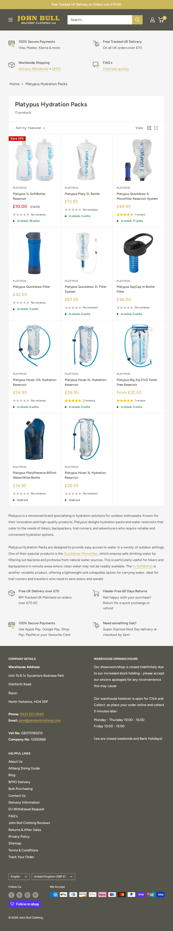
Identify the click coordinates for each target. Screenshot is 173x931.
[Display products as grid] (149, 128)
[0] (161, 19)
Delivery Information (24, 802)
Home (14, 84)
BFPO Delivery (19, 782)
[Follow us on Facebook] (11, 895)
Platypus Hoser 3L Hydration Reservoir (85, 475)
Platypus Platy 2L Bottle (82, 194)
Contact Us (17, 796)
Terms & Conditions (23, 850)
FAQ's (13, 816)
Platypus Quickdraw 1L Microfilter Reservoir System (137, 196)
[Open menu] (10, 19)
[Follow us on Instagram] (27, 895)
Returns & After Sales (24, 830)
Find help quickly (116, 69)
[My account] (152, 19)
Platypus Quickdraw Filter (31, 287)
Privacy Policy (19, 837)
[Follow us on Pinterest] (35, 895)
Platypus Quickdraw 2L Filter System (85, 289)
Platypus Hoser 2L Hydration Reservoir (85, 382)
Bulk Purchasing (20, 789)
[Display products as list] (156, 128)
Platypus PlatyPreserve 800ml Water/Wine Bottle (34, 475)
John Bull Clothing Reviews (29, 823)
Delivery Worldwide (33, 69)
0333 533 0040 (32, 714)
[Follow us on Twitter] (19, 895)
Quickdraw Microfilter (81, 554)
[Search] (137, 19)
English (15, 876)
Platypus (19, 187)
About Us (15, 762)
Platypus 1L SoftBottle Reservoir (29, 196)
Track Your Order (21, 857)
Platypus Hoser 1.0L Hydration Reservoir (34, 382)
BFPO (56, 69)
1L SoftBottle (143, 566)
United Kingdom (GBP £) (50, 876)
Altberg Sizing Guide (24, 768)
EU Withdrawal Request (26, 809)
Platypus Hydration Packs (46, 84)
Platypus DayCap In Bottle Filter (135, 289)
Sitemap (14, 843)
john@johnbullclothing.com (40, 720)
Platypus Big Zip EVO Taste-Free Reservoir (137, 382)
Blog (11, 775)
